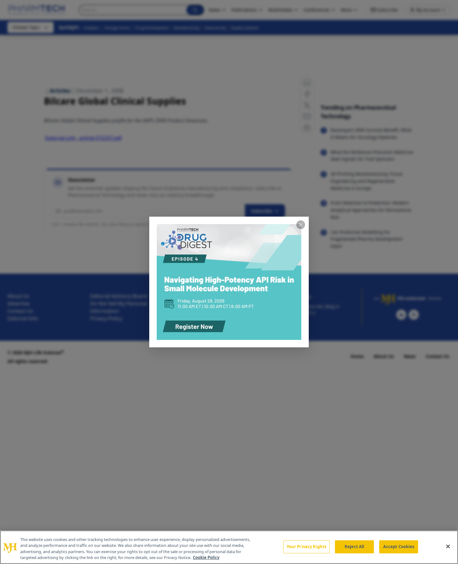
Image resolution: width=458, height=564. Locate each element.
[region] (229, 547)
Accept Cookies (398, 546)
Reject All (354, 546)
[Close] (448, 546)
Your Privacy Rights (306, 546)
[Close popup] (300, 224)
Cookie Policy (206, 557)
